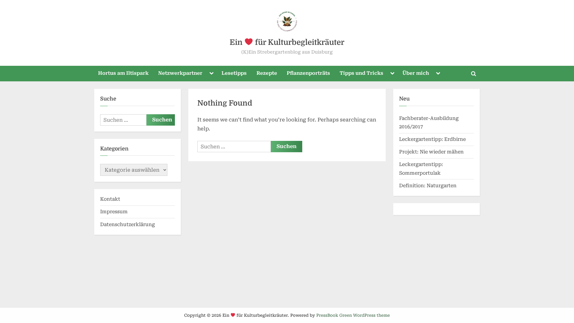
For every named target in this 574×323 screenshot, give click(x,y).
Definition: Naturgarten (428, 185)
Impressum (114, 211)
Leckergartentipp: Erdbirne (432, 139)
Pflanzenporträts (308, 73)
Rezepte (267, 73)
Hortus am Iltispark (123, 73)
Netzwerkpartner (180, 73)
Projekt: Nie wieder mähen (431, 152)
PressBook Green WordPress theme (353, 315)
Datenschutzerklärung (127, 224)
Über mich (415, 73)
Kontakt (110, 199)
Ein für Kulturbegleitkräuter (287, 42)
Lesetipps (234, 73)
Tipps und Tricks (361, 73)
